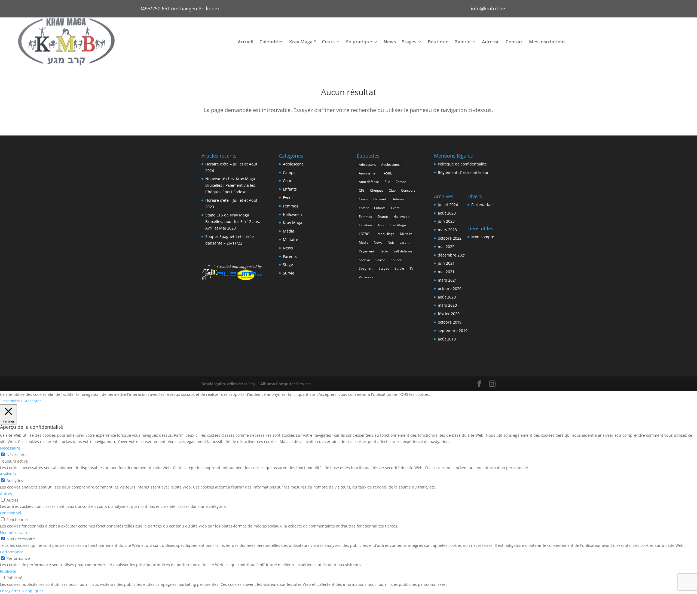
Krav (380, 225)
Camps (289, 172)
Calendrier (271, 41)
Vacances (366, 277)
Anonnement (368, 173)
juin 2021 (446, 263)
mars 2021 (447, 280)
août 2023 (447, 213)
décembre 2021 (452, 255)
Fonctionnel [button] (10, 512)
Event (288, 197)
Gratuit (382, 216)
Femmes (290, 206)
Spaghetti (366, 268)
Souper (396, 260)
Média (288, 231)
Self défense (402, 251)
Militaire (290, 239)
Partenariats (482, 204)
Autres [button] (6, 493)
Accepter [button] (33, 400)
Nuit (391, 242)
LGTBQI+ (365, 233)
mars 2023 (447, 229)
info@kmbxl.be (488, 8)
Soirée (380, 260)
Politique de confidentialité (462, 164)
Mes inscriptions (547, 41)
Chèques (376, 190)
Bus (387, 181)
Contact (514, 41)
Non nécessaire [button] (14, 532)
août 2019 (447, 339)
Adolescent (293, 164)
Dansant (379, 199)
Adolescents (390, 164)
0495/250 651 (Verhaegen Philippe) (179, 8)
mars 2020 (447, 305)
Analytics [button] (8, 474)
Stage (288, 264)
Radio (384, 251)
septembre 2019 (452, 330)
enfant (364, 208)
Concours (408, 190)
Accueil (245, 41)
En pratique (359, 41)
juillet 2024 (448, 204)
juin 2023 (446, 221)
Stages (409, 41)
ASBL (388, 173)
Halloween (292, 214)
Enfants (290, 189)
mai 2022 (446, 246)
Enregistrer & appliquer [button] (21, 590)
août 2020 (447, 297)
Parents (290, 256)
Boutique (438, 41)
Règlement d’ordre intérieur (463, 172)
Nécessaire (17, 454)
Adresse (491, 41)
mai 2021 (446, 271)
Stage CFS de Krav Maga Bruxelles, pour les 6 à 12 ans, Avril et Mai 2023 (232, 221)
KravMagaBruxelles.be (222, 383)
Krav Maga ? (302, 41)
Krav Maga (292, 222)
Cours (328, 41)
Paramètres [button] (11, 400)
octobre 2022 (449, 238)
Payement (366, 251)
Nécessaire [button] (10, 448)
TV (411, 268)
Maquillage (386, 233)
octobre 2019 (449, 322)
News (390, 41)
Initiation (365, 225)
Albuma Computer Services (285, 383)
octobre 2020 (449, 288)
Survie (288, 273)
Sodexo (364, 260)
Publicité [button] (8, 571)
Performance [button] (11, 551)
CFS (362, 190)
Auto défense (369, 181)
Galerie (462, 41)
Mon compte (482, 236)
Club (392, 190)
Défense (398, 199)
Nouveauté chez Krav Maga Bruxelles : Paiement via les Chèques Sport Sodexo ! (230, 185)
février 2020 (449, 313)
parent (404, 242)
